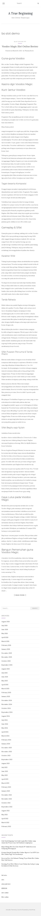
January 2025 (5, 696)
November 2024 (6, 704)
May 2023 (4, 775)
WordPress (32, 909)
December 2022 (6, 795)
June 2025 (4, 677)
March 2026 (5, 641)
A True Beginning (20, 13)
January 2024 (5, 744)
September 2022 (6, 807)
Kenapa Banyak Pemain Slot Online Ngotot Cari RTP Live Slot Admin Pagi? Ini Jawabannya (20, 853)
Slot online (5, 897)
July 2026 (4, 625)
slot (2, 880)
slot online (5, 893)
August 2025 (5, 669)
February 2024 (6, 740)
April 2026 (4, 637)
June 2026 (4, 629)
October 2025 (6, 661)
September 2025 (6, 665)
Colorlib (19, 909)
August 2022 (5, 811)
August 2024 (5, 716)
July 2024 (4, 720)
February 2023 (6, 787)
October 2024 (6, 708)
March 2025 (5, 688)
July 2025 (4, 673)
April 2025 (4, 685)
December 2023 (6, 748)
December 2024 (6, 700)
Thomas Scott (29, 51)
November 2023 (6, 751)
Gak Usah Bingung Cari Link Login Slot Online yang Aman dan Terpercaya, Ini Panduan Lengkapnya (18, 842)
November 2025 (6, 657)
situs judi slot (5, 884)
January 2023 (5, 791)
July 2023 (4, 767)
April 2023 (4, 779)
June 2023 (4, 771)
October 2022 (5, 803)
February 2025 (6, 692)
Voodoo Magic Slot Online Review (20, 46)
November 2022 (6, 799)
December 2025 (6, 653)
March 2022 (5, 822)
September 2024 (6, 712)
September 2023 (6, 759)
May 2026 (4, 633)
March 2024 (5, 736)
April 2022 (4, 818)
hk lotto (4, 875)
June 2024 (4, 724)
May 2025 (4, 681)
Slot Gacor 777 (20, 41)
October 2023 (5, 755)
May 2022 (4, 815)
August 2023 (5, 763)
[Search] (38, 3)
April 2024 (4, 732)
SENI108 (4, 888)
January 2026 (5, 649)
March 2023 (5, 783)
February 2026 (6, 645)
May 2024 (4, 728)
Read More (20, 595)
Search (34, 608)
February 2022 (6, 826)
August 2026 (5, 622)
